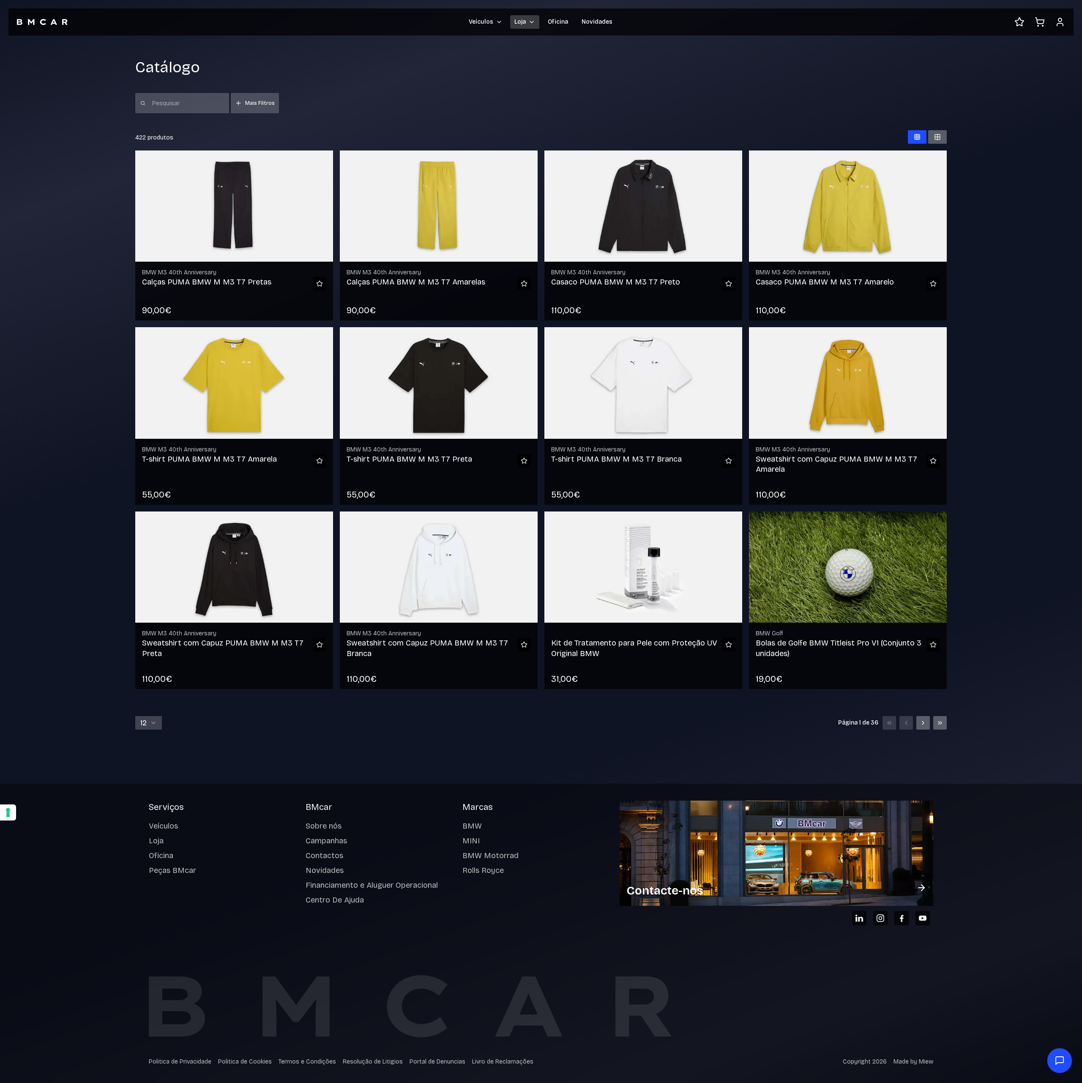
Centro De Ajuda (335, 900)
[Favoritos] (1019, 22)
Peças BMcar (172, 870)
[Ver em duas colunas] (937, 137)
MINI (471, 840)
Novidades (597, 21)
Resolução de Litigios (373, 1061)
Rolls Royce (483, 870)
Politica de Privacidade (180, 1061)
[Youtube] (922, 918)
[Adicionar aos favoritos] (319, 283)
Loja (156, 840)
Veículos (163, 826)
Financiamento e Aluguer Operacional (372, 885)
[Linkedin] (859, 918)
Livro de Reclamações (502, 1061)
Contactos (324, 855)
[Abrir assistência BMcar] (1059, 1060)
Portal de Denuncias (437, 1061)
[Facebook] (901, 918)
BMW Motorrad (490, 855)
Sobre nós (324, 826)
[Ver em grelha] (917, 137)
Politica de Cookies (245, 1061)
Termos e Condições (307, 1061)
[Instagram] (880, 918)
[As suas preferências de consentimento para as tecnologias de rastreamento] (8, 812)
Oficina (558, 21)
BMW (472, 826)
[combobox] (148, 723)
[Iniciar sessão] (1060, 22)
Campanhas (326, 840)
